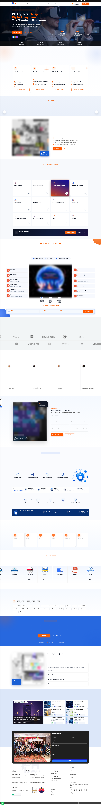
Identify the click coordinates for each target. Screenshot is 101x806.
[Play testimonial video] (18, 377)
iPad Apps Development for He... (79, 717)
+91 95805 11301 (57, 635)
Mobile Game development (55, 778)
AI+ (28, 3)
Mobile (18, 601)
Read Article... (17, 702)
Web (23, 601)
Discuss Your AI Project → (57, 434)
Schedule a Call (70, 232)
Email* (53, 740)
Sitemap (86, 802)
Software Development (54, 773)
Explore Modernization (59, 89)
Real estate (52, 789)
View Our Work (29, 32)
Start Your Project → (17, 32)
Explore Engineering (40, 89)
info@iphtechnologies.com (26, 0)
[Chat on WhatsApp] (2, 803)
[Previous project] (4, 112)
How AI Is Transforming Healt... (56, 701)
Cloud (34, 601)
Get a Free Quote (43, 635)
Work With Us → (57, 148)
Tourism (52, 794)
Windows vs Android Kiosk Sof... (79, 709)
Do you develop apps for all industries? (67, 679)
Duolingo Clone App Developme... (56, 717)
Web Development (54, 775)
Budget (53, 754)
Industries (44, 3)
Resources (57, 3)
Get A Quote (85, 3)
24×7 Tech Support (16, 0)
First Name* (54, 735)
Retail (51, 792)
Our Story (66, 148)
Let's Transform (87, 311)
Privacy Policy (81, 802)
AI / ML (38, 601)
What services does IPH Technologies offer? (67, 665)
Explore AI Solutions (21, 89)
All (14, 601)
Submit (69, 760)
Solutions (38, 3)
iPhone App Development (55, 769)
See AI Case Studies (69, 434)
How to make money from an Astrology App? (24, 717)
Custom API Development (55, 776)
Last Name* (73, 735)
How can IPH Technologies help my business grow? (67, 674)
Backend (28, 601)
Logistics (52, 791)
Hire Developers (53, 780)
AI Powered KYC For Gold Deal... (56, 709)
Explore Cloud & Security (79, 89)
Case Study (50, 3)
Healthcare (52, 787)
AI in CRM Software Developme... (79, 701)
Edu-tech (52, 786)
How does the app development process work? (67, 683)
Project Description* (55, 745)
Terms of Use (75, 802)
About (32, 3)
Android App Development (55, 771)
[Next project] (96, 112)
